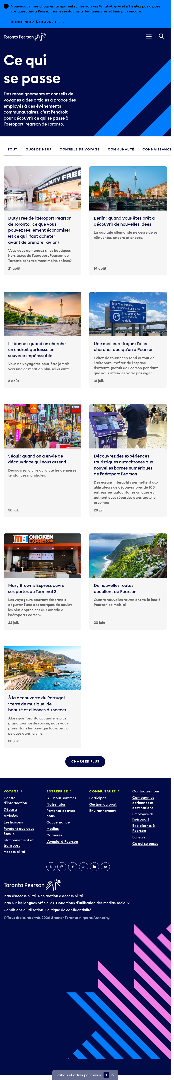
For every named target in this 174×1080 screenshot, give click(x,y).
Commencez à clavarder (36, 22)
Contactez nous (146, 791)
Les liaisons (13, 822)
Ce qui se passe (145, 843)
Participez (97, 798)
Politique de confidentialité (68, 910)
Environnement (102, 810)
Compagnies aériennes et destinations (143, 802)
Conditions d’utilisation (23, 910)
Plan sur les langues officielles (29, 903)
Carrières (54, 835)
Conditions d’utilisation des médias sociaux (93, 903)
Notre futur (55, 804)
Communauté (102, 791)
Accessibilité (14, 851)
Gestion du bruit (102, 804)
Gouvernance (58, 822)
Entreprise (57, 791)
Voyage (11, 791)
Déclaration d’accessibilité (60, 896)
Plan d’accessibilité (20, 896)
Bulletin (138, 837)
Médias (52, 828)
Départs (10, 809)
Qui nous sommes (61, 798)
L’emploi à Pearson (62, 841)
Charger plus (85, 761)
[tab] (13, 149)
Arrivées (11, 816)
